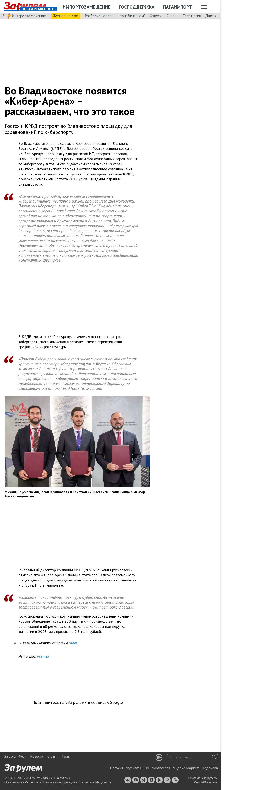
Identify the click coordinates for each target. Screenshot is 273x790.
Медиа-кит (103, 782)
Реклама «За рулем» (203, 778)
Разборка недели (99, 15)
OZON (144, 768)
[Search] (214, 757)
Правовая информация (58, 782)
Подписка (210, 768)
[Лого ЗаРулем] (25, 6)
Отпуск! (156, 15)
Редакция (32, 782)
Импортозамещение (86, 7)
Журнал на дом (65, 15)
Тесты (66, 756)
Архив (213, 782)
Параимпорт (177, 7)
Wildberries (161, 768)
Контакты (85, 782)
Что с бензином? (131, 15)
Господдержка (136, 7)
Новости (36, 756)
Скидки (172, 15)
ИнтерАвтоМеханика (29, 15)
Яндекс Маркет (186, 768)
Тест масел (192, 15)
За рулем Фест (15, 756)
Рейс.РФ (200, 782)
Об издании (13, 782)
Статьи (52, 756)
